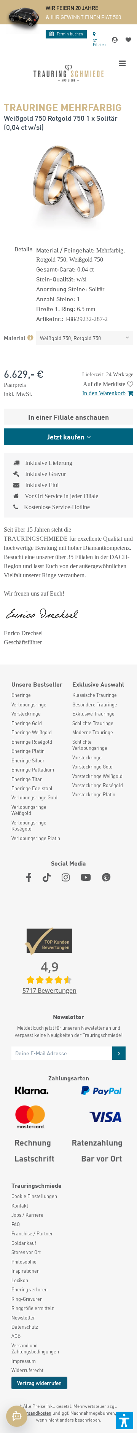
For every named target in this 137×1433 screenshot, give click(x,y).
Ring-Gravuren (27, 1299)
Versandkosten (36, 1413)
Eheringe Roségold (31, 742)
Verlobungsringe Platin (35, 838)
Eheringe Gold (26, 723)
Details (23, 248)
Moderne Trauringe (92, 732)
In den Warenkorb (104, 393)
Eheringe (21, 695)
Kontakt (19, 1206)
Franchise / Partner (32, 1233)
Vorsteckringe (26, 714)
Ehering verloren (29, 1289)
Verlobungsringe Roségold (28, 826)
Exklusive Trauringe (93, 714)
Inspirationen (25, 1271)
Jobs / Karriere (27, 1215)
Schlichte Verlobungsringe (89, 745)
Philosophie (24, 1262)
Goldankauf (23, 1243)
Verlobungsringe (28, 704)
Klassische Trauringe (94, 695)
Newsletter (23, 1318)
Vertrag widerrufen (39, 1382)
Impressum (23, 1361)
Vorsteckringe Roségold (97, 785)
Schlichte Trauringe (92, 723)
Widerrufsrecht (27, 1370)
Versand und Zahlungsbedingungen (35, 1348)
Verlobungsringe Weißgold (28, 810)
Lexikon (19, 1280)
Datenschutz (24, 1327)
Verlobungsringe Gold (34, 797)
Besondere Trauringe (94, 704)
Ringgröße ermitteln (32, 1308)
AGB (16, 1336)
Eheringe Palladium (32, 770)
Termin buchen (70, 33)
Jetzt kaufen (65, 436)
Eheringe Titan (27, 779)
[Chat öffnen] (16, 1416)
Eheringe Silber (28, 760)
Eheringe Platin (28, 751)
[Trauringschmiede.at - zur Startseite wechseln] (68, 73)
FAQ (15, 1224)
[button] (124, 1420)
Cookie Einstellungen (34, 1196)
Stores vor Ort (26, 1252)
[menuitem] (38, 695)
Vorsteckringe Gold (92, 767)
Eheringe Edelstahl (32, 788)
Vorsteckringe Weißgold (97, 776)
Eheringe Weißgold (31, 732)
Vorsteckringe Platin (93, 794)
